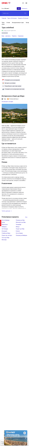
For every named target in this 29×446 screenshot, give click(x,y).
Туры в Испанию (12, 18)
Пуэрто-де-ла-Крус (7, 235)
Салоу (3, 222)
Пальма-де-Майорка (21, 235)
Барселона (5, 224)
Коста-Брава (19, 233)
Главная (4, 18)
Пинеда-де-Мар (20, 220)
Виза (3, 36)
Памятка (14, 36)
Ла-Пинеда (5, 229)
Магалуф (4, 239)
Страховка (20, 36)
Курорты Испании (23, 18)
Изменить (24, 8)
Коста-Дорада (5, 220)
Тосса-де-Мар (5, 237)
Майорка (4, 226)
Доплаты (8, 36)
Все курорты (26, 217)
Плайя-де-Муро (6, 233)
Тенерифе (18, 224)
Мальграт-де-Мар (21, 222)
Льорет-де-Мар (20, 229)
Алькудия (4, 231)
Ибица (17, 226)
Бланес (18, 231)
